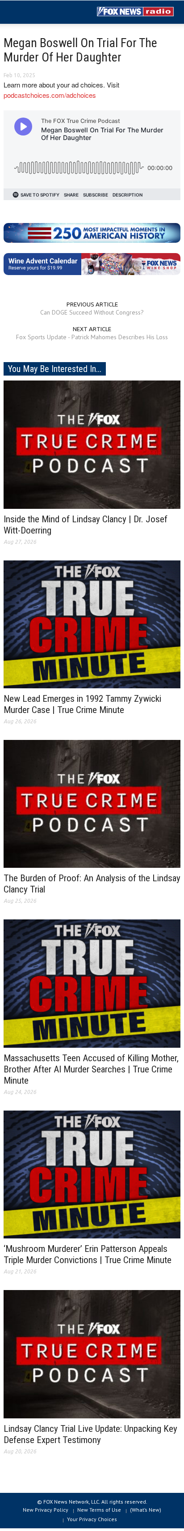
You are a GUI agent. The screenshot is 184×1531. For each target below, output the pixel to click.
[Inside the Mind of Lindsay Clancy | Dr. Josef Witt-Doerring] (92, 444)
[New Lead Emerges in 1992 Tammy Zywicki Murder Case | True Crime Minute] (92, 624)
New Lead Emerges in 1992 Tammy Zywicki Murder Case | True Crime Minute (82, 704)
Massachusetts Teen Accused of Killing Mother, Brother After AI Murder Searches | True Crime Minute (91, 1069)
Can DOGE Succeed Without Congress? (92, 312)
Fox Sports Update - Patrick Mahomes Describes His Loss (92, 337)
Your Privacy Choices (92, 1519)
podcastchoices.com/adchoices (50, 95)
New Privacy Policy (45, 1509)
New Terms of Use (99, 1509)
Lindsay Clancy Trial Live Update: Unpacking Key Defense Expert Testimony (90, 1434)
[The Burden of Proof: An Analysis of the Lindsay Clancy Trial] (92, 803)
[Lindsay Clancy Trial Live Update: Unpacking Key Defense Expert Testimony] (92, 1354)
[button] (34, 12)
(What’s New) (145, 1509)
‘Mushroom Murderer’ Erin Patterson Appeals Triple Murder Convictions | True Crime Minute (87, 1254)
